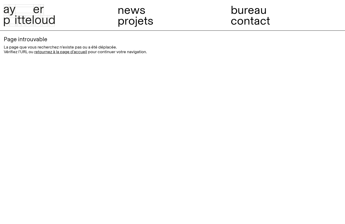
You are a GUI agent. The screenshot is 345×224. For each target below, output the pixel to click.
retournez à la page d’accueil (60, 51)
